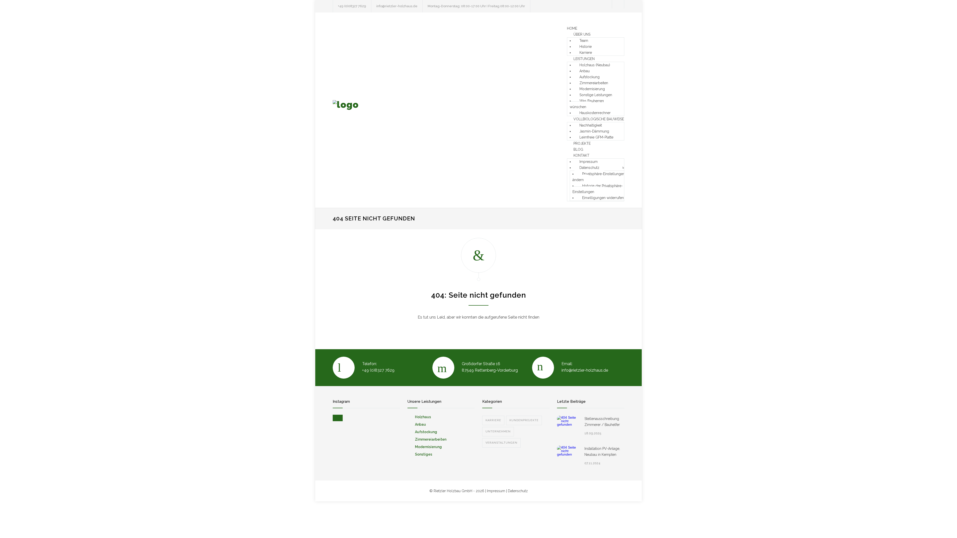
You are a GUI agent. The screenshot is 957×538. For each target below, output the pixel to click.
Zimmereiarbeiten (593, 83)
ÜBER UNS (581, 34)
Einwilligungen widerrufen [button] (603, 198)
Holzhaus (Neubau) (594, 65)
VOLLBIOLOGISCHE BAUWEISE (598, 119)
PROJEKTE (582, 143)
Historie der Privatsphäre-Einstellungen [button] (597, 189)
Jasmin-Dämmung (594, 131)
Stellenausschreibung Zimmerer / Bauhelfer (602, 422)
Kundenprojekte (524, 420)
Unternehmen (498, 431)
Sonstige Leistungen (595, 95)
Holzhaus (423, 417)
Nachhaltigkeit (590, 125)
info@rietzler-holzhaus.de (396, 6)
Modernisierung (592, 89)
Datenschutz (589, 168)
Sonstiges (423, 454)
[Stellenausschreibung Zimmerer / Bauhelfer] (568, 427)
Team (583, 41)
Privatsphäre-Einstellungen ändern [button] (598, 177)
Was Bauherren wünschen (587, 104)
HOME (572, 28)
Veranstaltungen (501, 442)
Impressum (588, 162)
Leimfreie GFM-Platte (596, 137)
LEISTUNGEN (584, 59)
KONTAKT (581, 155)
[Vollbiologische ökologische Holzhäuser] (379, 110)
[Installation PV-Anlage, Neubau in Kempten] (568, 457)
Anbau (584, 71)
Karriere (585, 53)
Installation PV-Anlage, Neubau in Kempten (602, 452)
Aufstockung (589, 77)
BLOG (578, 149)
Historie (585, 47)
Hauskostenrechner (595, 113)
